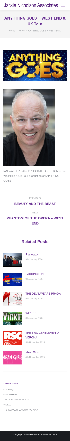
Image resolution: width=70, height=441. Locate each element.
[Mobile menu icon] (63, 5)
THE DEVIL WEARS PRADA (43, 293)
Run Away (31, 254)
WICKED (31, 313)
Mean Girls (32, 352)
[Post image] (12, 260)
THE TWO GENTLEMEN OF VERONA (42, 335)
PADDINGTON (34, 274)
